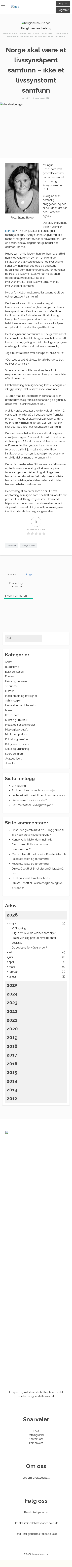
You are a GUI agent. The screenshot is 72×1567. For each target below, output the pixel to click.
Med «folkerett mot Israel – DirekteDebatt (37, 854)
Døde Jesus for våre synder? (29, 800)
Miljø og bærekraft (16, 729)
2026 (12, 915)
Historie (9, 691)
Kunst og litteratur (16, 720)
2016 (12, 1063)
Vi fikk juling (19, 785)
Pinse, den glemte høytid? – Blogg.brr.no (36, 830)
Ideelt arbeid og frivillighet (21, 695)
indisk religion (13, 700)
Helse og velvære (16, 681)
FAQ (36, 1431)
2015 (12, 1072)
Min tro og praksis (16, 734)
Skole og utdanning (17, 748)
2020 (12, 1029)
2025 (12, 985)
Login (29, 574)
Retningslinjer (36, 1435)
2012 (12, 1098)
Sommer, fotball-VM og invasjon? (32, 805)
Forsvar (9, 676)
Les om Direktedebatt (36, 1477)
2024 (12, 994)
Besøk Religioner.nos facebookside (36, 1533)
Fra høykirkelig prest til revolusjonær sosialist (39, 795)
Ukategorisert (13, 758)
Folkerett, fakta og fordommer (30, 858)
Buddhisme (12, 666)
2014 (12, 1081)
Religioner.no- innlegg (36, 28)
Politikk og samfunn (17, 739)
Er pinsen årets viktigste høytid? (31, 834)
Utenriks (10, 763)
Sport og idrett (14, 753)
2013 (12, 1090)
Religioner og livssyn (17, 744)
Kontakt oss (36, 1439)
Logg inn (63, 3)
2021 (12, 1020)
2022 (12, 1011)
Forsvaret (12, 546)
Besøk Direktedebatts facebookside (36, 1523)
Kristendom (12, 715)
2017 (12, 1055)
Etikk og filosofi (14, 671)
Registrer (62, 10)
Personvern (36, 1443)
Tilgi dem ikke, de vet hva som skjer (33, 790)
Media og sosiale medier (20, 724)
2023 (12, 1002)
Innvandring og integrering (21, 705)
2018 (12, 1046)
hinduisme (11, 686)
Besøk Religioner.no (36, 1512)
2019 (12, 1037)
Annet (26, 98)
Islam (8, 710)
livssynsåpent (28, 546)
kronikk (9, 230)
